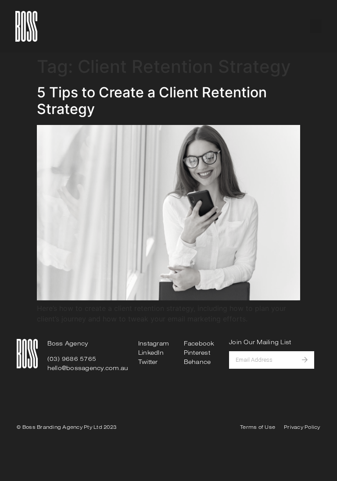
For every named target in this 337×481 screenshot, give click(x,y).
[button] (316, 26)
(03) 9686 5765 (72, 359)
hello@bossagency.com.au (88, 368)
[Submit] (308, 360)
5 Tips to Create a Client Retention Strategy (152, 101)
